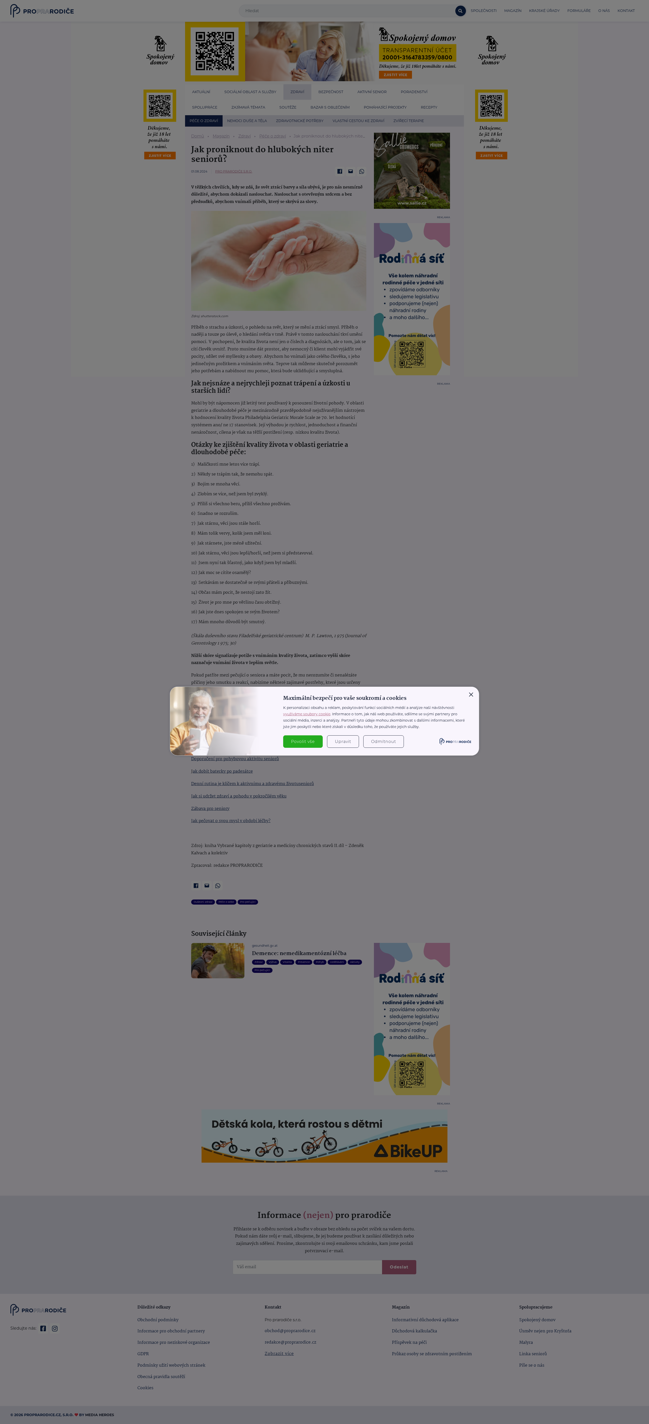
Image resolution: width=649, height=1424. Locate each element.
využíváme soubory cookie (306, 714)
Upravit (343, 741)
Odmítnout (383, 741)
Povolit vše (303, 741)
